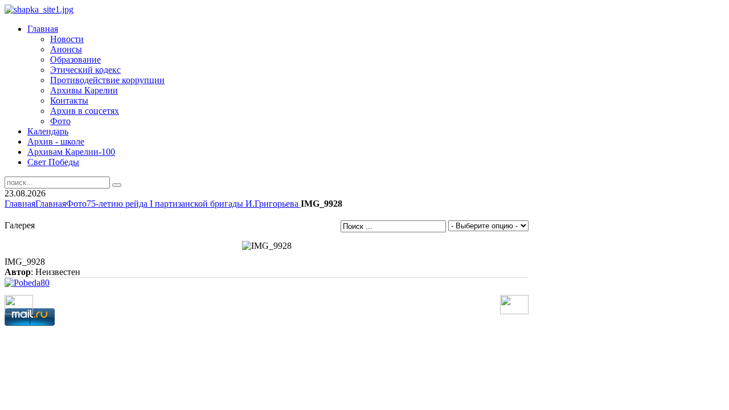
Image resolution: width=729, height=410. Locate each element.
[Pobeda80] (27, 283)
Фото (76, 203)
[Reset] (116, 185)
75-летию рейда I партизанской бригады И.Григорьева (194, 203)
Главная (20, 203)
